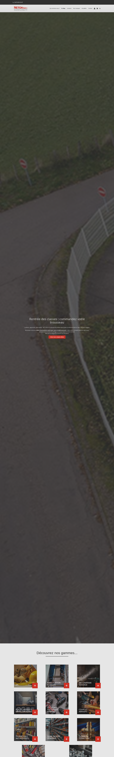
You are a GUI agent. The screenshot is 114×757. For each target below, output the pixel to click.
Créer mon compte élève (57, 337)
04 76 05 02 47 (18, 2)
